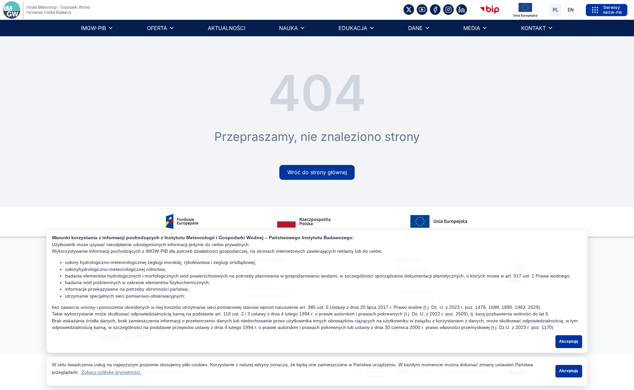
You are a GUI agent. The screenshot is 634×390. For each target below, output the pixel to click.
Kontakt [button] (533, 28)
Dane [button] (415, 28)
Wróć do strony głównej (317, 172)
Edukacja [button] (352, 28)
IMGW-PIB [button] (93, 28)
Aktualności (226, 28)
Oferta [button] (157, 28)
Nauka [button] (288, 28)
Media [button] (471, 28)
